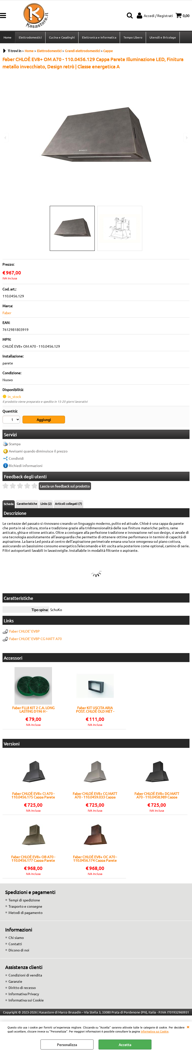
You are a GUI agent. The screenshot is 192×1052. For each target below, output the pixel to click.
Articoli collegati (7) (68, 503)
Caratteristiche (27, 503)
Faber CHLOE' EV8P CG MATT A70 (35, 638)
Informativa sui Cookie (154, 1031)
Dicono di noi (18, 950)
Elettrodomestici (30, 37)
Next (186, 137)
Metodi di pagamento (25, 912)
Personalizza (67, 1044)
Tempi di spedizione (24, 900)
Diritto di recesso (22, 987)
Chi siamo (16, 937)
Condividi (16, 458)
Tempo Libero (133, 37)
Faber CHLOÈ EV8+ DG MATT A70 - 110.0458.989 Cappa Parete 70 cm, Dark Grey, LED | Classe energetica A (156, 795)
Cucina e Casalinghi (62, 37)
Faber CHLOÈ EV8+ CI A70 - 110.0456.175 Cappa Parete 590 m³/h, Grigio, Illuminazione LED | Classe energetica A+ (33, 795)
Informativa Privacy (23, 993)
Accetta (125, 1044)
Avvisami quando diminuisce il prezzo (38, 451)
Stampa (14, 443)
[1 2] (11, 420)
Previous (5, 137)
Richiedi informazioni (25, 465)
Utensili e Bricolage (163, 37)
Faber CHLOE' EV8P (24, 631)
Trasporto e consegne (25, 906)
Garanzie (15, 981)
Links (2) (46, 503)
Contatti (15, 943)
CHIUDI (188, 1026)
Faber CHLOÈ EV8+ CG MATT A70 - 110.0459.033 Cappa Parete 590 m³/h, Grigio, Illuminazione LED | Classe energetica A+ (95, 795)
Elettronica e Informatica (99, 37)
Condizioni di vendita (25, 975)
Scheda (9, 504)
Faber (6, 312)
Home (8, 37)
